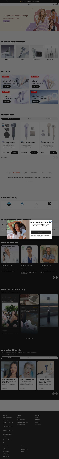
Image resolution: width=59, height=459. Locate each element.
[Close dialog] (50, 221)
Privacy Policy (40, 236)
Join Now (40, 232)
